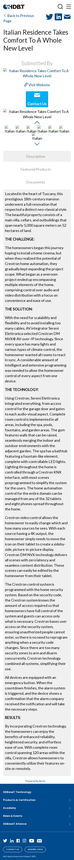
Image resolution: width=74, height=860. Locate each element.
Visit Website (39, 85)
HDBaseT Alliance (15, 824)
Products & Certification (19, 800)
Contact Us (12, 849)
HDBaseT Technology (17, 792)
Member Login (35, 849)
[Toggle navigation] (68, 7)
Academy (9, 808)
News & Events (12, 816)
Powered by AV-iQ (35, 781)
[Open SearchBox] (60, 6)
